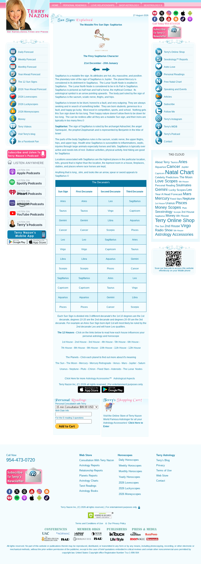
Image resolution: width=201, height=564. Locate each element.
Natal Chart (179, 172)
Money (170, 216)
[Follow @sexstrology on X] (17, 491)
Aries (182, 162)
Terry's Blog (163, 460)
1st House (67, 342)
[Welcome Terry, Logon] (139, 507)
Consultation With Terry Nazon (96, 460)
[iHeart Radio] (155, 13)
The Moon (71, 363)
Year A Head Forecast (169, 194)
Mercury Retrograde (100, 363)
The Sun (59, 363)
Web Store (162, 475)
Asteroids (116, 369)
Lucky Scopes (177, 189)
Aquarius (160, 166)
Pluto (83, 369)
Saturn (141, 363)
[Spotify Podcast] (176, 13)
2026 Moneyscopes (130, 494)
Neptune (74, 369)
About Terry (163, 162)
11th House (120, 347)
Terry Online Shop (175, 220)
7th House (66, 347)
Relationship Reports (91, 470)
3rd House (94, 342)
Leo (189, 190)
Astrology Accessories (97, 378)
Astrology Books (88, 490)
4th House (107, 342)
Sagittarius (160, 216)
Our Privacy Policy (117, 523)
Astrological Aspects (124, 378)
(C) (78, 507)
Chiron (91, 369)
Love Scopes (167, 181)
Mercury (129, 79)
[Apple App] (183, 13)
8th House (79, 347)
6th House (133, 342)
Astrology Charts (88, 480)
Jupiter (107, 79)
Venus (116, 363)
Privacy (160, 465)
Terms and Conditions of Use (89, 523)
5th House (120, 342)
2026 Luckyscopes (129, 488)
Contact (160, 480)
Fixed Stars (103, 369)
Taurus (174, 162)
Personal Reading (165, 185)
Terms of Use (164, 470)
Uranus (64, 369)
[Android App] (190, 13)
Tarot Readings (87, 485)
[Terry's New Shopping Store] (109, 407)
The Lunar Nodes (132, 369)
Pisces (181, 203)
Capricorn (160, 173)
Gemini (162, 189)
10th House (106, 347)
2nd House (81, 342)
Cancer (174, 166)
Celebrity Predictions (167, 177)
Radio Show (164, 230)
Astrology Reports (89, 465)
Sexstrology (164, 212)
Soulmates (183, 185)
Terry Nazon (28, 17)
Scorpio (177, 212)
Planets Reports (88, 475)
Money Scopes (168, 207)
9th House (92, 347)
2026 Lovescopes (129, 482)
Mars (124, 363)
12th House (134, 347)
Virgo (186, 225)
